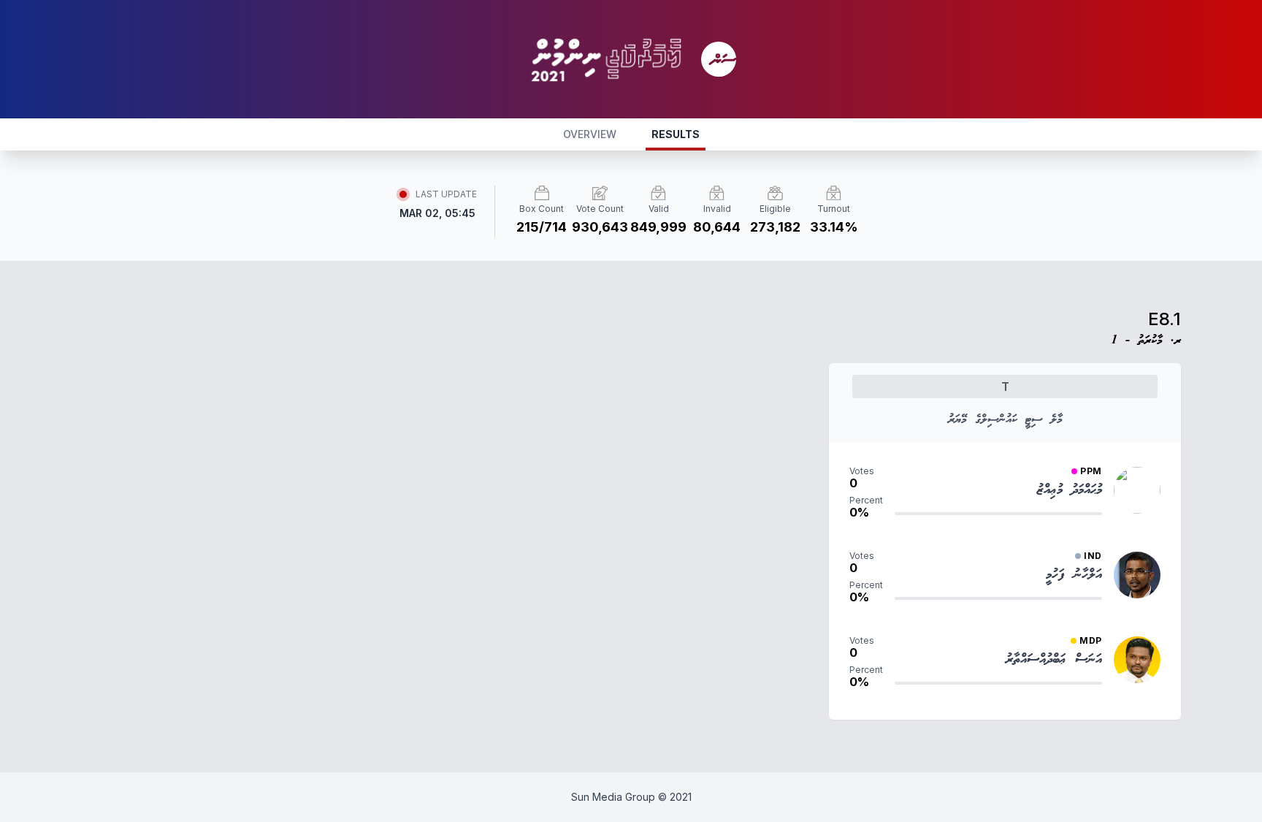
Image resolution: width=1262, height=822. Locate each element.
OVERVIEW (589, 134)
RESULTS (675, 134)
